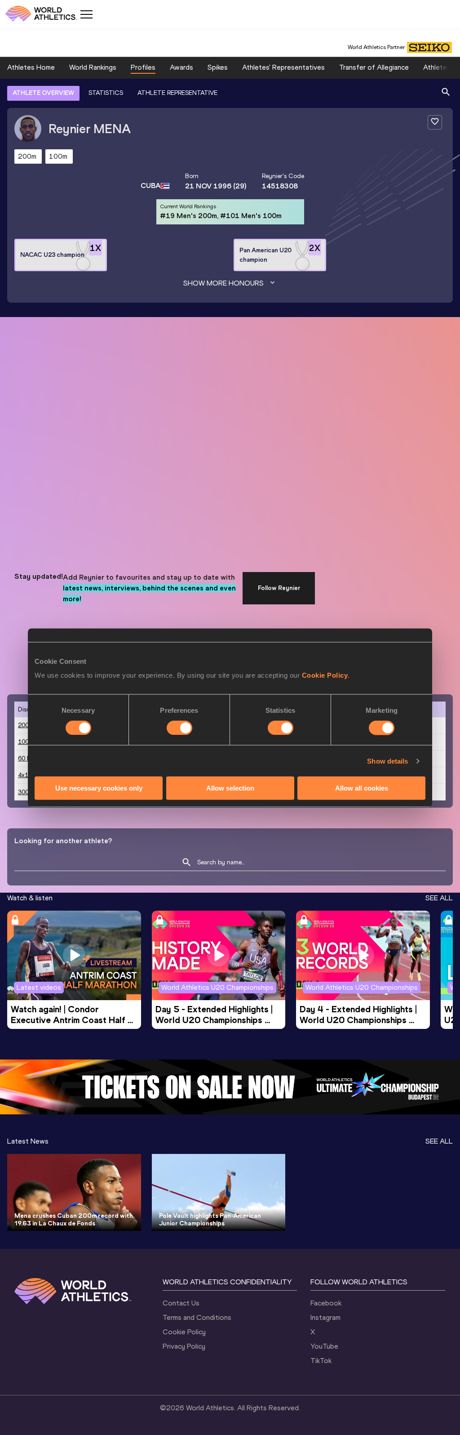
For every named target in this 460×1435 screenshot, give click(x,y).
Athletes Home (31, 67)
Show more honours (223, 283)
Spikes (218, 67)
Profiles (143, 67)
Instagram (325, 1317)
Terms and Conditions (197, 1317)
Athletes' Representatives (283, 67)
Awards (181, 67)
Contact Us (181, 1303)
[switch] (179, 727)
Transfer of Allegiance (374, 67)
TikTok (321, 1360)
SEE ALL (439, 898)
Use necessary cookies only (98, 788)
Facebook (325, 1303)
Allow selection (230, 788)
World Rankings (92, 67)
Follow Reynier (279, 588)
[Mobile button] (86, 14)
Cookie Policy (325, 675)
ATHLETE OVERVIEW (43, 93)
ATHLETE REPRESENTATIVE (177, 93)
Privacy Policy (184, 1346)
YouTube (324, 1346)
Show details (387, 760)
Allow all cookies (361, 788)
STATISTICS (105, 93)
